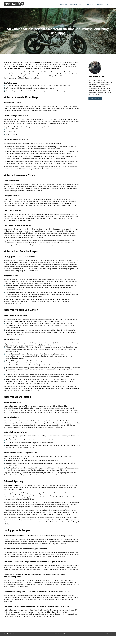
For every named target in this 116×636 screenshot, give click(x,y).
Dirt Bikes (73, 4)
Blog (64, 634)
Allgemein (90, 4)
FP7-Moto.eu (13, 634)
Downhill (82, 4)
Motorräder (64, 4)
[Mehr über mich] (94, 67)
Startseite (100, 4)
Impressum (58, 634)
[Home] (14, 4)
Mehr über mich (95, 98)
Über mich (108, 4)
